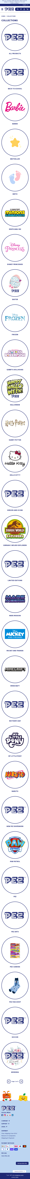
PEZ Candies (15, 967)
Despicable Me (15, 229)
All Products (15, 53)
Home (3, 16)
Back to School (15, 89)
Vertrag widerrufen (22, 1163)
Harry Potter (15, 440)
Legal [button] (3, 1126)
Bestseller (15, 159)
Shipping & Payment (7, 1138)
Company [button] (4, 1121)
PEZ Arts (15, 932)
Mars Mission (15, 616)
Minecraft (15, 686)
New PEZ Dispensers (15, 826)
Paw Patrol (15, 861)
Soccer (15, 1037)
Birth (15, 194)
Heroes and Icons (15, 510)
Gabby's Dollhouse (15, 370)
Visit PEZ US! (5, 1156)
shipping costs (19, 1175)
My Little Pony (15, 756)
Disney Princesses (15, 264)
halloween (15, 405)
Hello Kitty (15, 475)
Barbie (15, 124)
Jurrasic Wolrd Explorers (15, 545)
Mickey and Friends (15, 651)
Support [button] (4, 1123)
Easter (15, 299)
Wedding (15, 1072)
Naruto (15, 791)
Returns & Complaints (8, 1136)
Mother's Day (15, 721)
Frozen (15, 334)
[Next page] (21, 1081)
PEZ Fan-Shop (15, 1002)
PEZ (15, 896)
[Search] (18, 9)
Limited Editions (15, 580)
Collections (11, 16)
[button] (2, 9)
